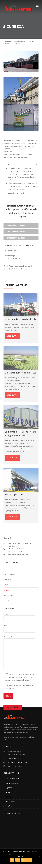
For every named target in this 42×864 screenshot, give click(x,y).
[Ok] (39, 856)
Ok (12, 860)
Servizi (6, 585)
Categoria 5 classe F (16, 225)
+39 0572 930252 (13, 758)
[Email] (17, 708)
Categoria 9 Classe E (16, 238)
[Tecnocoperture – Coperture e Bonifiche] (18, 8)
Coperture (7, 579)
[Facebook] (14, 708)
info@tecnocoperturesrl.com (17, 762)
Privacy (12, 688)
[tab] (21, 225)
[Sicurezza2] (21, 117)
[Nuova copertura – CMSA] (21, 480)
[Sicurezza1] (21, 90)
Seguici (8, 707)
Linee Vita (7, 601)
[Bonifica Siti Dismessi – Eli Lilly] (21, 304)
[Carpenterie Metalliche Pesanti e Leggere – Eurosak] (21, 417)
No (18, 860)
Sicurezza (7, 590)
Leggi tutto (12, 336)
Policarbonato (8, 595)
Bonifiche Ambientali (11, 569)
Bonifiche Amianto (10, 574)
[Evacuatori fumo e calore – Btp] (21, 358)
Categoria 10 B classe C (17, 232)
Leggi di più (26, 860)
